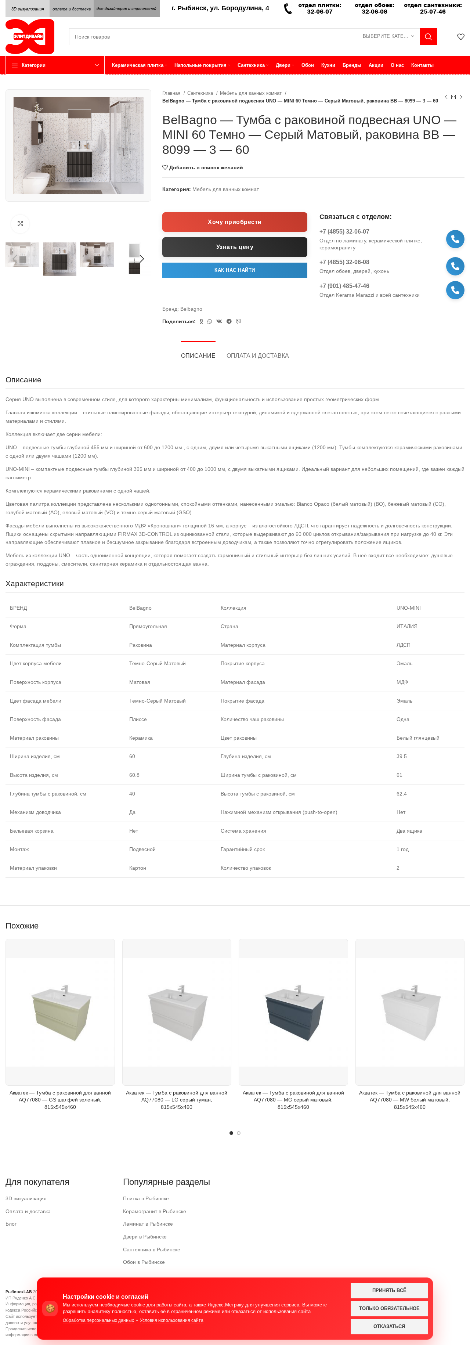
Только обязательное (389, 1308)
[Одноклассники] (201, 321)
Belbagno (191, 309)
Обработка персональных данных (98, 1320)
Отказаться (389, 1326)
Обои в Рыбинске (144, 1262)
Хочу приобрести (235, 222)
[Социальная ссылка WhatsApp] (209, 321)
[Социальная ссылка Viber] (238, 321)
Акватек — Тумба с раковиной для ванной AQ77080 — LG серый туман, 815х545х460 (176, 1100)
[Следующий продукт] (460, 97)
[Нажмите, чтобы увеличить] (20, 224)
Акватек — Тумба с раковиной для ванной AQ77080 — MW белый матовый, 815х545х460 (409, 1100)
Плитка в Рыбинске (146, 1198)
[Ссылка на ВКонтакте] (219, 321)
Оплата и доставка (28, 1211)
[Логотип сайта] (30, 36)
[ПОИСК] (428, 36)
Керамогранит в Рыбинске (154, 1211)
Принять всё (389, 1290)
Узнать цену (235, 247)
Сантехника (200, 93)
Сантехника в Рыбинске (151, 1249)
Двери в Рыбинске (145, 1237)
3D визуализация (26, 1198)
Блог (11, 1224)
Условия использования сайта (171, 1320)
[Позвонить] (455, 239)
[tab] (198, 352)
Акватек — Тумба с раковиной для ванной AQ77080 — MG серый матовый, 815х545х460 (293, 1100)
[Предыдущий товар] (446, 97)
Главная (172, 93)
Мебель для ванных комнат (251, 93)
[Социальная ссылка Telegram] (229, 321)
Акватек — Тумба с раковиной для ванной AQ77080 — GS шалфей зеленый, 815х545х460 (60, 1100)
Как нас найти (234, 270)
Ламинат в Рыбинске (148, 1224)
